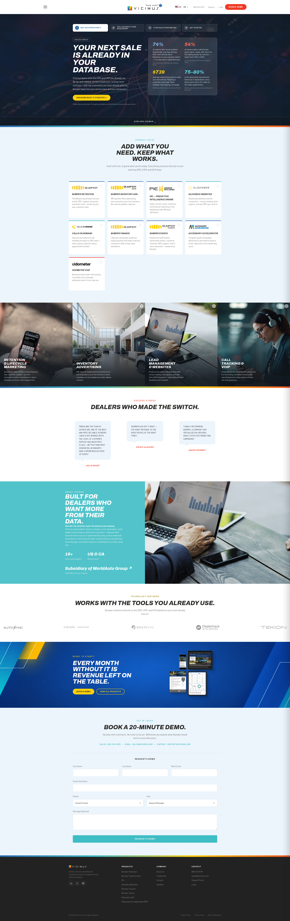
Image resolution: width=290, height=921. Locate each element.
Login (221, 7)
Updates (160, 884)
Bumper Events (128, 893)
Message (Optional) (81, 811)
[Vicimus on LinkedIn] (71, 883)
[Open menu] (45, 7)
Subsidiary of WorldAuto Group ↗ (98, 568)
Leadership (161, 876)
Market (76, 796)
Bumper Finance (129, 889)
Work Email (176, 766)
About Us (160, 872)
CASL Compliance (214, 915)
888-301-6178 (198, 7)
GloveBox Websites (130, 884)
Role (148, 796)
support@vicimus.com (178, 744)
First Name (77, 766)
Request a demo (145, 839)
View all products (110, 692)
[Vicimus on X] (77, 883)
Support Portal (198, 880)
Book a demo (236, 7)
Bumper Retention (129, 872)
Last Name (126, 766)
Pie (123, 880)
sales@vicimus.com (142, 744)
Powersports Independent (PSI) (135, 902)
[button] (153, 5)
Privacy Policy (186, 915)
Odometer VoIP (128, 897)
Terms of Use (199, 915)
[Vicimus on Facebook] (83, 883)
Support (211, 7)
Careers (159, 880)
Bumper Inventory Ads (131, 876)
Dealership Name (80, 781)
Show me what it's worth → (91, 98)
